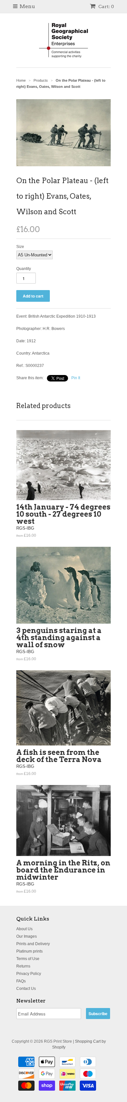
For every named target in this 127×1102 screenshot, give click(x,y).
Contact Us (26, 988)
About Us (24, 929)
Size (20, 246)
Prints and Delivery (33, 944)
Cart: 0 (105, 6)
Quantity (23, 268)
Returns (23, 966)
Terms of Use (27, 958)
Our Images (26, 936)
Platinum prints (29, 951)
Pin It (75, 378)
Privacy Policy (28, 973)
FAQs (21, 981)
